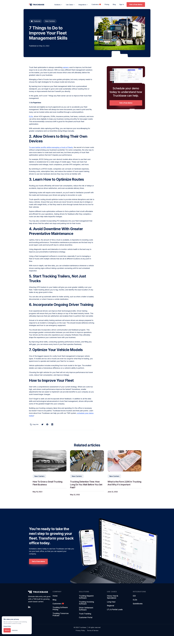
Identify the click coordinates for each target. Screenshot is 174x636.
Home (55, 596)
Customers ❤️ (96, 4)
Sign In (121, 4)
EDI (134, 596)
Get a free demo (135, 4)
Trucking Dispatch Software (86, 597)
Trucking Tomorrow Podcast (61, 614)
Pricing (107, 4)
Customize (15, 630)
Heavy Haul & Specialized (112, 597)
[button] (58, 4)
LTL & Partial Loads (115, 610)
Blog (114, 4)
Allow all (7, 630)
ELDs (31, 116)
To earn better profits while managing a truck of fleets (51, 147)
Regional (110, 606)
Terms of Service (92, 630)
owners (66, 67)
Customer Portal (85, 618)
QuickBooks (138, 604)
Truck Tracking (85, 614)
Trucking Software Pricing (60, 608)
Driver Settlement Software (86, 609)
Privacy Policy (80, 630)
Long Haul (111, 602)
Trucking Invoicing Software (86, 603)
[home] (36, 4)
